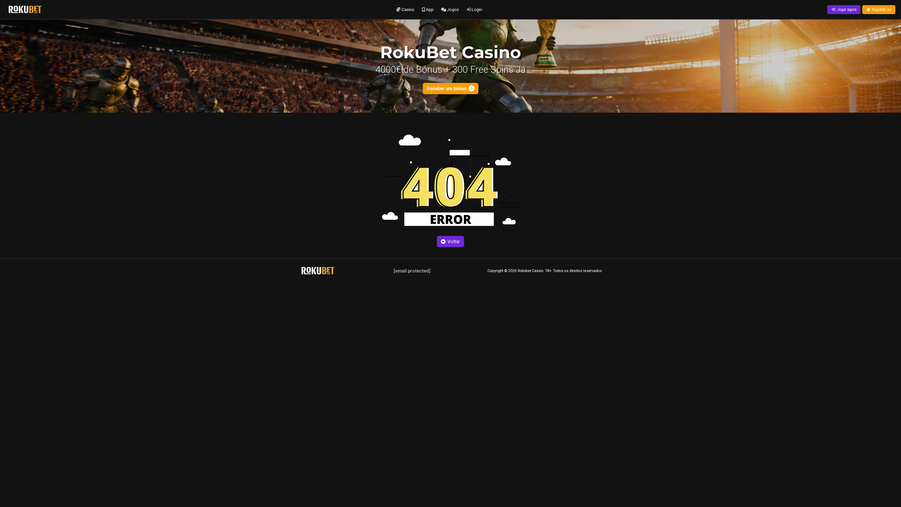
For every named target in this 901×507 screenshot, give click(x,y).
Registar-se (881, 9)
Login (476, 9)
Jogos (452, 9)
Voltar (453, 241)
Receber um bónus (447, 88)
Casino (407, 9)
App (429, 9)
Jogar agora (846, 9)
